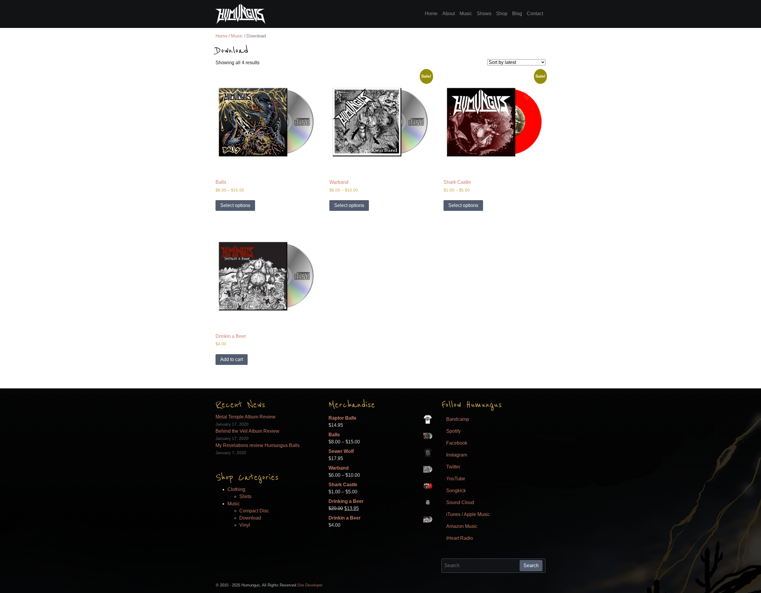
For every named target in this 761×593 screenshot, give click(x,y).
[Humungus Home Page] (240, 13)
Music (466, 13)
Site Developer (310, 585)
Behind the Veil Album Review (247, 431)
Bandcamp (457, 419)
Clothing (236, 489)
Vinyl (244, 525)
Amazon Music (461, 526)
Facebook (456, 442)
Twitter (453, 466)
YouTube (455, 478)
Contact (535, 13)
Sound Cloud (460, 502)
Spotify (453, 431)
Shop (501, 13)
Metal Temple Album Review (246, 416)
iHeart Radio (459, 538)
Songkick (456, 490)
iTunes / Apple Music (468, 514)
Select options (235, 205)
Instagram (456, 454)
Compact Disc (254, 510)
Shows (484, 13)
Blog (517, 13)
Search (531, 565)
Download (250, 517)
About (448, 13)
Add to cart (231, 359)
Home (431, 13)
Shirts (245, 496)
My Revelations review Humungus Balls (258, 445)
